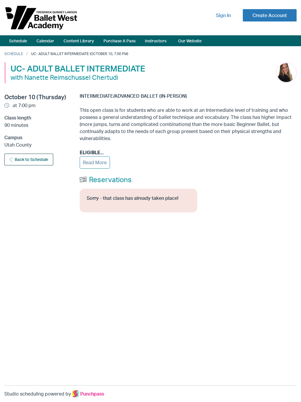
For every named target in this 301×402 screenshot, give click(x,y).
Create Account (269, 15)
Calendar (45, 40)
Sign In (223, 15)
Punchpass (92, 394)
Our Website (190, 40)
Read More (95, 162)
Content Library (78, 40)
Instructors (155, 40)
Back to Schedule (31, 159)
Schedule (18, 40)
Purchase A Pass (119, 40)
